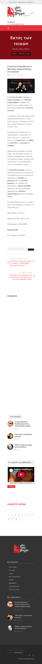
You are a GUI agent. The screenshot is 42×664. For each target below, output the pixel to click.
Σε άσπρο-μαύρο (14, 586)
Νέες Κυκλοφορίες (15, 576)
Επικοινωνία (21, 2)
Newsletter (30, 2)
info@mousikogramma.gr (27, 659)
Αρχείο (11, 486)
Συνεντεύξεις (13, 567)
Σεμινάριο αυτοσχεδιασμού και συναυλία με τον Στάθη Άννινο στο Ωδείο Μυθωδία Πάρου (21, 277)
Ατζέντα (11, 580)
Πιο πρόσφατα (15, 417)
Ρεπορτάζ (12, 570)
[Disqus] (21, 324)
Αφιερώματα (12, 583)
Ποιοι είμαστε (13, 2)
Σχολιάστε (22, 75)
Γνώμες (11, 573)
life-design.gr (18, 652)
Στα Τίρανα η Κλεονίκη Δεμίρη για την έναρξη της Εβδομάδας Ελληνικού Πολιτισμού (22, 263)
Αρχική (14, 53)
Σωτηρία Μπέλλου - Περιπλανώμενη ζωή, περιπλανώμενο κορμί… (23, 424)
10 (16, 519)
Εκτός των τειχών (24, 53)
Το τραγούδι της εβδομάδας (19, 462)
